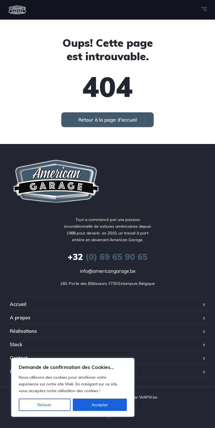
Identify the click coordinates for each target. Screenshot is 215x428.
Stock (16, 344)
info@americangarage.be (107, 271)
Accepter (100, 404)
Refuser (45, 404)
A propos (20, 317)
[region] (72, 387)
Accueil (18, 304)
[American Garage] (17, 10)
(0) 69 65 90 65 (108, 257)
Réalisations (23, 331)
